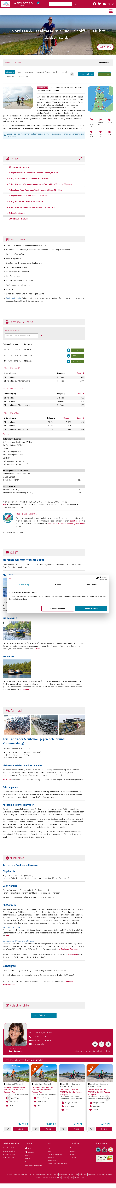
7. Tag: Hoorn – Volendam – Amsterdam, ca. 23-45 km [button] (31, 207)
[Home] (5, 4)
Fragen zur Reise (86, 74)
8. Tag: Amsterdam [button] (17, 213)
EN (113, 4)
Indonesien (50, 1174)
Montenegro (108, 1174)
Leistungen (29, 72)
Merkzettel (31, 1152)
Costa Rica (24, 1174)
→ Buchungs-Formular (68, 949)
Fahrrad (63, 72)
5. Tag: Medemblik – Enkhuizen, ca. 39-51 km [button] (28, 196)
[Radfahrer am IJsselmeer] (18, 97)
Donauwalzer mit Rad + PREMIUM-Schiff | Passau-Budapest (99, 1092)
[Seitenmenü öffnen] (110, 11)
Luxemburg (91, 1174)
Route (19, 72)
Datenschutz (51, 1157)
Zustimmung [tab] (24, 585)
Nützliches (10, 76)
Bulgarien (17, 1174)
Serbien (45, 1177)
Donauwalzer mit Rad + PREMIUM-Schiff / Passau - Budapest (71, 1092)
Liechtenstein (83, 1174)
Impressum (51, 1148)
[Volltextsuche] (74, 4)
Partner (27, 1159)
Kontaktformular (37, 1044)
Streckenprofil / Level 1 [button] (19, 167)
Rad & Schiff (8, 62)
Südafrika (65, 1177)
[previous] (8, 97)
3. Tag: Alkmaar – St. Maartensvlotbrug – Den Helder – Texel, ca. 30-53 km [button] (40, 184)
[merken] (99, 4)
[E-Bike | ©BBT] (72, 725)
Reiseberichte (22, 76)
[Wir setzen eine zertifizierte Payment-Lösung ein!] (110, 1150)
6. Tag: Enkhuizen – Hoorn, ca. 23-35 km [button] (26, 202)
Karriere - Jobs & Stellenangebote (57, 1164)
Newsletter (28, 1162)
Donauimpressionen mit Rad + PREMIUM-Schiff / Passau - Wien (14, 1089)
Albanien (9, 1174)
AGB (49, 1151)
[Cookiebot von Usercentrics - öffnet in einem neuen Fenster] (97, 578)
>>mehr (37, 649)
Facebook (73, 1148)
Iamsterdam (73, 954)
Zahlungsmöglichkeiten (55, 1154)
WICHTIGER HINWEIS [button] (18, 219)
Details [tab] (58, 585)
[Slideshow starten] (95, 1044)
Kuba (76, 1174)
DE (109, 4)
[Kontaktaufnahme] (104, 4)
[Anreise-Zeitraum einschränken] (41, 335)
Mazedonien (100, 1174)
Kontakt (27, 1155)
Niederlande (17, 62)
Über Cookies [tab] (92, 585)
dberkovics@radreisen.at (41, 1040)
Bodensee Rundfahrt (9, 1151)
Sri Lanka (58, 1177)
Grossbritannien (40, 1174)
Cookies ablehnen (58, 608)
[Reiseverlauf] (80, 159)
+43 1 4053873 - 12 (39, 1037)
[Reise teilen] (108, 1044)
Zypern (83, 1177)
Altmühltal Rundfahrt (9, 1154)
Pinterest (72, 1154)
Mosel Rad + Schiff (8, 1157)
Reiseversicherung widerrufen (33, 1165)
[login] (94, 4)
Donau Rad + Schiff (8, 1148)
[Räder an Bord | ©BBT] (44, 725)
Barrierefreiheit (52, 1160)
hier (7, 935)
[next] (27, 97)
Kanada (71, 1174)
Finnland (31, 1174)
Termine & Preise (43, 72)
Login (29, 1148)
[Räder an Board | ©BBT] (17, 725)
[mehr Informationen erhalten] (68, 350)
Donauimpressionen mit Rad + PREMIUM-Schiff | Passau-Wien (42, 1089)
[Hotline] (38, 2)
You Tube (73, 1157)
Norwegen (39, 1177)
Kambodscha (63, 1174)
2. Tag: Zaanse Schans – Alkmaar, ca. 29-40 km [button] (29, 178)
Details (20, 1129)
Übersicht (10, 72)
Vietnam (76, 1177)
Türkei (71, 1177)
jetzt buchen (104, 74)
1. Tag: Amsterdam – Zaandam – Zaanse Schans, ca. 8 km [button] (33, 173)
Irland (56, 1174)
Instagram (73, 1151)
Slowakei (51, 1177)
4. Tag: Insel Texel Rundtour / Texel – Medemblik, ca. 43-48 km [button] (35, 190)
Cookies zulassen (91, 608)
